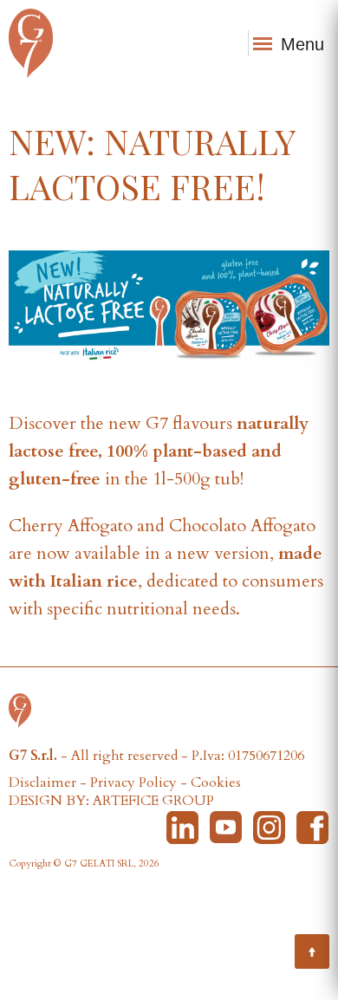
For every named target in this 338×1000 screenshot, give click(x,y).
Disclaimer (42, 782)
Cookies (216, 782)
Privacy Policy (133, 782)
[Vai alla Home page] (24, 708)
